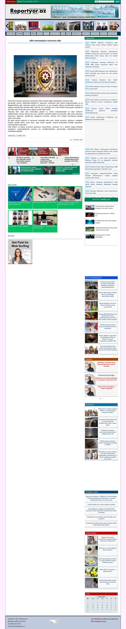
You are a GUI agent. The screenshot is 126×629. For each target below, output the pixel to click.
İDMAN (69, 33)
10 (87, 605)
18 (93, 607)
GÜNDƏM (19, 33)
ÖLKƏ (63, 33)
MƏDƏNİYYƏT (76, 33)
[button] (100, 399)
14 (107, 605)
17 (87, 607)
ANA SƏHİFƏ (11, 33)
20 (102, 607)
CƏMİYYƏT (86, 33)
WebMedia (97, 619)
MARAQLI (104, 33)
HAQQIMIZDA (112, 33)
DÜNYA (33, 33)
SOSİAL (46, 33)
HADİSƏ (39, 33)
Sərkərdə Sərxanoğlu (106, 375)
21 (107, 607)
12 (97, 605)
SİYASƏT (27, 33)
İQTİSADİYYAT (55, 33)
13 (102, 605)
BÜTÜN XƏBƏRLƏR (101, 200)
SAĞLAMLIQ (95, 33)
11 (93, 605)
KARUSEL (11, 136)
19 (97, 607)
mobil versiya (10, 1)
